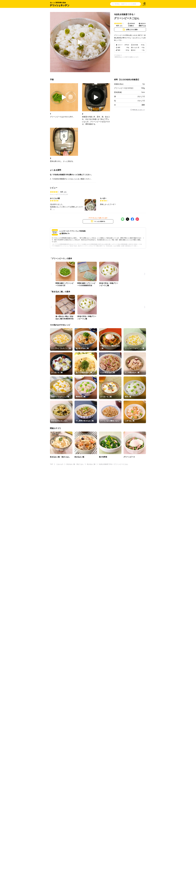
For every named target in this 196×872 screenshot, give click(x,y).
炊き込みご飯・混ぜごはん (75, 464)
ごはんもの (59, 464)
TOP (51, 464)
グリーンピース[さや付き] (123, 88)
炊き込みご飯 (91, 464)
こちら (75, 179)
